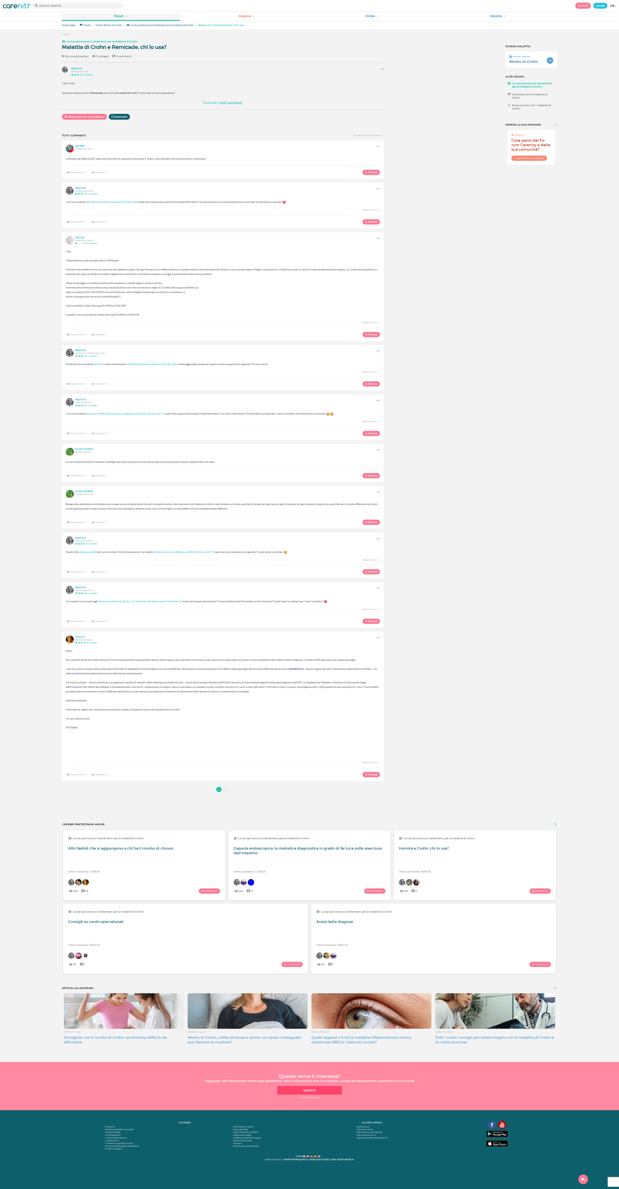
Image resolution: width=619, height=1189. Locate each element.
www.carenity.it (274, 1159)
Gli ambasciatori (113, 1135)
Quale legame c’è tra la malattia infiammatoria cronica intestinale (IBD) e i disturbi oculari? (361, 1039)
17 (252, 891)
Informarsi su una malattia (369, 1132)
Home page (68, 25)
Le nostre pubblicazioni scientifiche (122, 1146)
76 (74, 964)
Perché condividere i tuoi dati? (119, 1129)
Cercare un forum (365, 1129)
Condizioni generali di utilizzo (247, 1138)
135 (406, 891)
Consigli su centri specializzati (96, 921)
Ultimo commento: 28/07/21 (84, 944)
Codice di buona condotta (245, 1132)
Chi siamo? (110, 1126)
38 (86, 891)
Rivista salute (363, 1126)
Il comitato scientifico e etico (119, 1143)
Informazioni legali (242, 1135)
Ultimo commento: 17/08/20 (84, 871)
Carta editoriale (240, 1129)
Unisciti (583, 5)
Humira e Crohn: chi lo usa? (424, 848)
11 (416, 891)
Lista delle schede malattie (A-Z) (372, 1138)
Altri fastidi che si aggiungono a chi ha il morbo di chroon (120, 848)
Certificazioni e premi (243, 1126)
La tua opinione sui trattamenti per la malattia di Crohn (161, 25)
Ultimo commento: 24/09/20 (415, 871)
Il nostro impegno (114, 1149)
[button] (121, 17)
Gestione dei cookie (242, 1140)
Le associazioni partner (116, 1138)
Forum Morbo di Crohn (109, 25)
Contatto (237, 1143)
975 (75, 891)
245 (240, 891)
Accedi (600, 5)
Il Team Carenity (112, 1132)
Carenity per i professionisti (246, 1146)
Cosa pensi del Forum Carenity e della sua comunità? (530, 145)
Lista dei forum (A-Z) (366, 1135)
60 (322, 964)
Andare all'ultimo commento (367, 135)
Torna (66, 34)
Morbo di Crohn (523, 61)
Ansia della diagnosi (334, 921)
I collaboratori (112, 1140)
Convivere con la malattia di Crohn (530, 96)
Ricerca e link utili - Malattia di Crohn (531, 107)
